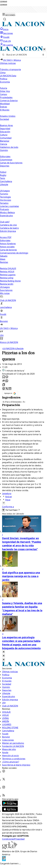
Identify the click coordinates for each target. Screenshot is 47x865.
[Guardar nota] (3, 377)
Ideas (2, 259)
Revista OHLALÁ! (8, 268)
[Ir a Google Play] (10, 805)
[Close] (3, 652)
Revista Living (6, 277)
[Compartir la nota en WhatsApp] (6, 381)
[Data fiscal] (4, 860)
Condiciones (8, 839)
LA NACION (8, 348)
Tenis (2, 178)
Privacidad (19, 839)
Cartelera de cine (8, 224)
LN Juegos (5, 190)
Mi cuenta (8, 45)
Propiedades (6, 97)
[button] (23, 195)
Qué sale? (5, 221)
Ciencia (3, 144)
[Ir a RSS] (3, 796)
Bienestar (4, 141)
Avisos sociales (7, 246)
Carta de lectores (8, 249)
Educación (5, 131)
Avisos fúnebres (8, 243)
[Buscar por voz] (43, 54)
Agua (7, 499)
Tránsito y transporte (10, 69)
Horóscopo (5, 200)
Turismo (4, 193)
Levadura (6, 493)
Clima (2, 72)
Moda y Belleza (7, 212)
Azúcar (8, 496)
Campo (3, 94)
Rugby (3, 175)
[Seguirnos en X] (3, 779)
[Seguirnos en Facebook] (3, 771)
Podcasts (4, 209)
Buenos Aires (6, 125)
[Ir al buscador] (4, 19)
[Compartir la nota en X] (6, 388)
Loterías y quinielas (9, 206)
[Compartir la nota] (3, 381)
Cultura (3, 134)
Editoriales (5, 156)
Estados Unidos (7, 116)
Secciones (8, 33)
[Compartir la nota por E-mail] (9, 388)
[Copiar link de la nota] (3, 385)
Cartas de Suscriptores (11, 162)
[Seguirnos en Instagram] (3, 787)
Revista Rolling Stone (10, 280)
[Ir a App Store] (10, 811)
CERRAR (3, 2)
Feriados (4, 203)
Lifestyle (19, 348)
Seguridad (5, 128)
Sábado (3, 256)
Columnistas (6, 159)
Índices (3, 106)
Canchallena (6, 181)
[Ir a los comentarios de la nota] (6, 377)
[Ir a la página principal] (23, 25)
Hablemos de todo (9, 147)
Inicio (5, 29)
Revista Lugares (8, 274)
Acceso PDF (5, 237)
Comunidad (5, 137)
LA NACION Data (8, 75)
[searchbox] (22, 54)
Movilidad (5, 103)
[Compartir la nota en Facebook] (3, 388)
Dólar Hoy (5, 91)
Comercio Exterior (9, 100)
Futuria (3, 88)
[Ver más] (3, 503)
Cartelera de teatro (9, 228)
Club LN (7, 41)
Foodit (6, 37)
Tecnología (5, 196)
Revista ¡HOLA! (7, 271)
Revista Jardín (6, 284)
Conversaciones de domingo (14, 252)
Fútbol (3, 172)
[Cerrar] (44, 49)
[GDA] (9, 848)
